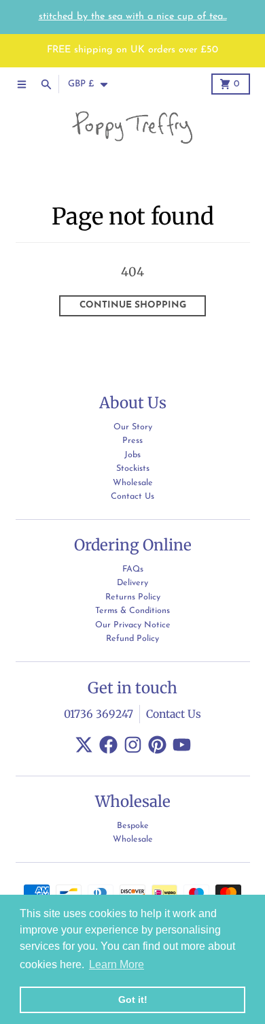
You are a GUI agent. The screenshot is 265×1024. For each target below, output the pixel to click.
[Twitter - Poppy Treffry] (84, 745)
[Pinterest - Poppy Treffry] (157, 745)
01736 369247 (98, 714)
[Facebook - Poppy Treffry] (108, 745)
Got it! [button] (132, 999)
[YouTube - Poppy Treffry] (182, 745)
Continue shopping (133, 305)
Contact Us (173, 714)
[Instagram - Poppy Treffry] (133, 745)
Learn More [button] (116, 964)
